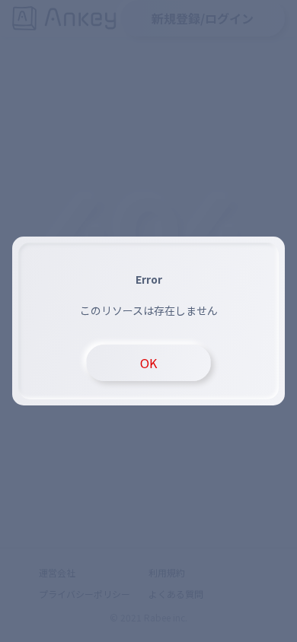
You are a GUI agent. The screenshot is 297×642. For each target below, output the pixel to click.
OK (148, 363)
